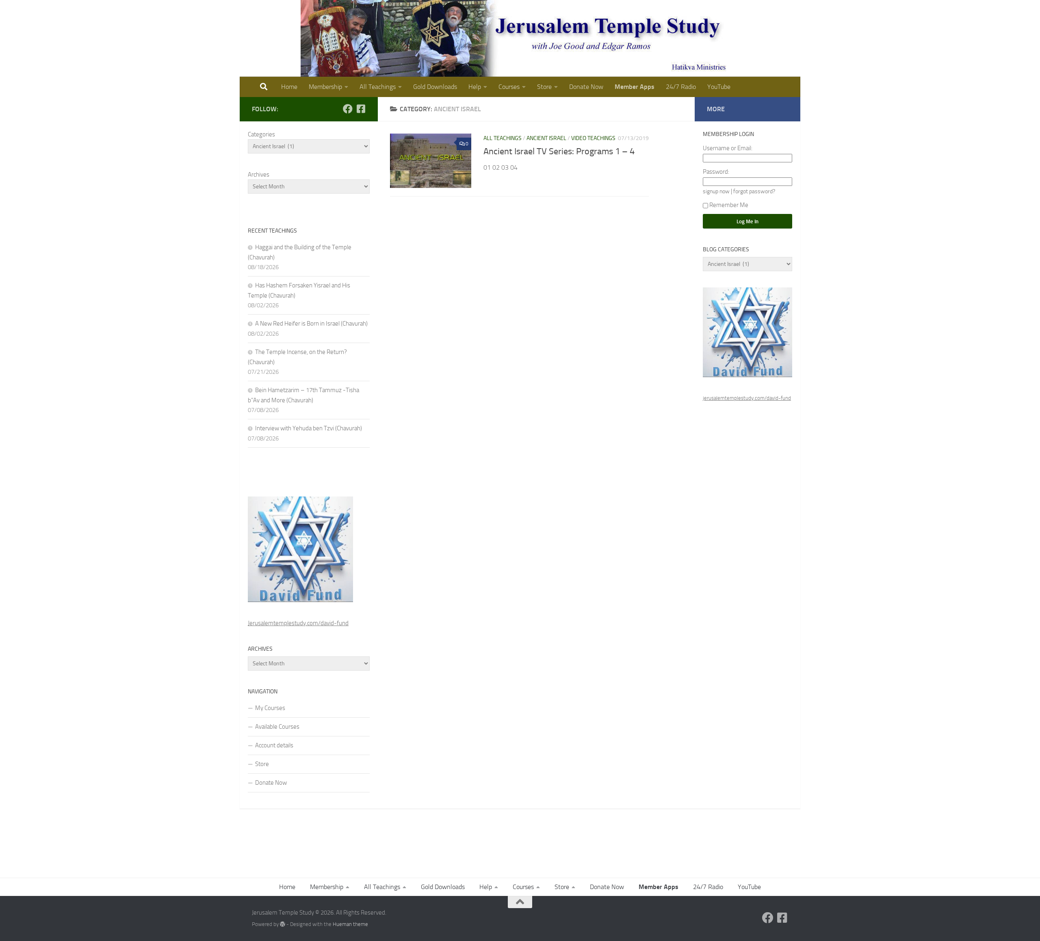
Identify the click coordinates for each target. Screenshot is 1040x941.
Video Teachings (593, 138)
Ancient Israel (546, 138)
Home (289, 87)
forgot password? (754, 191)
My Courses (270, 708)
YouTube (718, 87)
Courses (509, 87)
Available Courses (277, 726)
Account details (274, 745)
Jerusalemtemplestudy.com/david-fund (298, 623)
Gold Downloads (435, 87)
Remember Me (728, 205)
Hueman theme (350, 924)
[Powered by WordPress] (282, 924)
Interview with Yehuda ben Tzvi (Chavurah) (308, 428)
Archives (258, 174)
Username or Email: (727, 148)
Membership (325, 87)
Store (544, 87)
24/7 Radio (681, 87)
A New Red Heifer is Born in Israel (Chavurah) (311, 323)
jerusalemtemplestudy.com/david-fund (747, 398)
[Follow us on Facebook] (348, 109)
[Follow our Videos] (361, 109)
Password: (716, 171)
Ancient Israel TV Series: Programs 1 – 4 (559, 151)
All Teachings (378, 87)
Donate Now (586, 87)
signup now (716, 191)
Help (474, 87)
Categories (261, 134)
